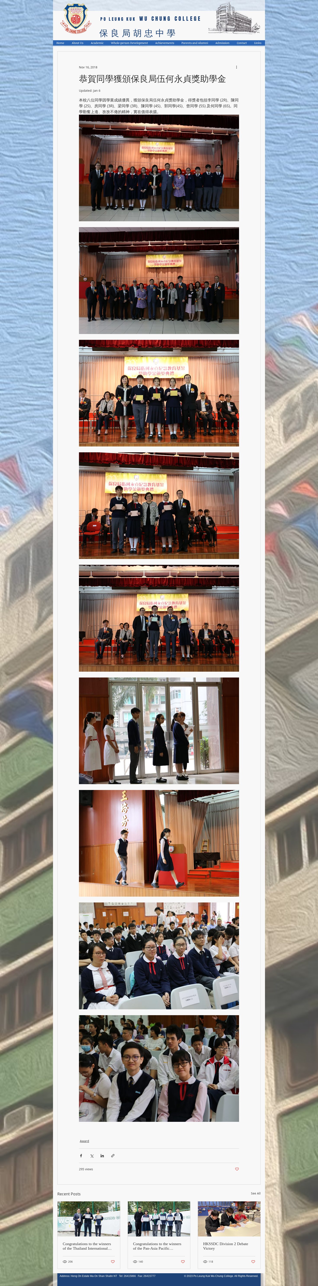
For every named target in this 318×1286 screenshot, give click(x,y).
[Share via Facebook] (81, 1156)
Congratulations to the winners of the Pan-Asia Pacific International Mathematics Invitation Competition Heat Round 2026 (157, 1246)
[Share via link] (113, 1156)
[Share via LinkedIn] (102, 1156)
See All (256, 1193)
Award (84, 1141)
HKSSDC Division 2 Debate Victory (225, 1246)
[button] (77, 43)
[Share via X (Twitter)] (92, 1156)
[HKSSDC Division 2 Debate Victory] (229, 1218)
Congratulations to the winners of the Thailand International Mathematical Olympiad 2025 (87, 1246)
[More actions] (236, 67)
